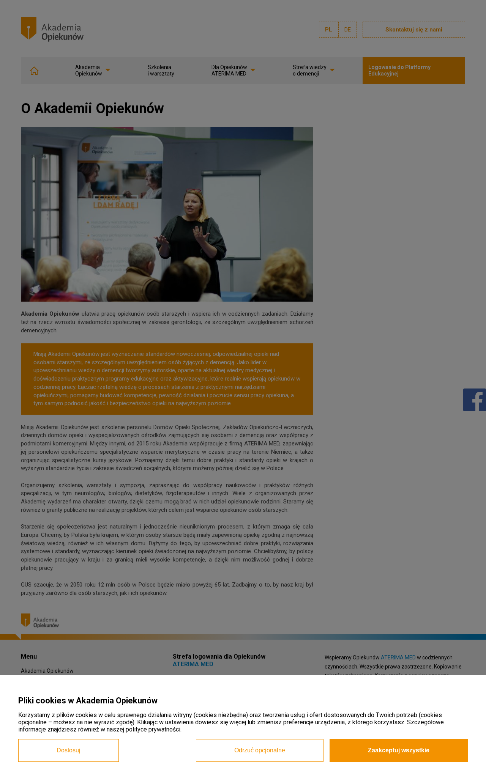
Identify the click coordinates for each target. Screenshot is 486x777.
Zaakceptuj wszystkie (398, 750)
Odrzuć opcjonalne (259, 750)
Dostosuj (68, 750)
